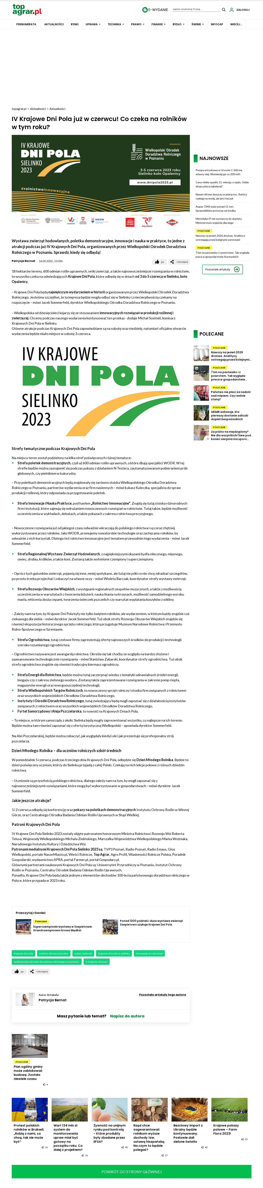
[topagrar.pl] (27, 9)
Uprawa (92, 24)
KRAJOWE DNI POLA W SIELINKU (114, 953)
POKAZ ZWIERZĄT (83, 953)
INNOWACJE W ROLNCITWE (149, 953)
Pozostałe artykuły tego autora (162, 995)
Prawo (136, 24)
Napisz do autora (127, 1016)
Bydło (177, 24)
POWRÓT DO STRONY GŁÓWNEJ (131, 1171)
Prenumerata (26, 24)
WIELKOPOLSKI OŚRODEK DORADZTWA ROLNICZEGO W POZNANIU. (47, 961)
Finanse (157, 24)
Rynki (75, 24)
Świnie (196, 24)
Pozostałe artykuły (217, 269)
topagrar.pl (19, 108)
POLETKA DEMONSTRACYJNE (53, 953)
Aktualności (54, 24)
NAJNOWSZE (214, 158)
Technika (114, 24)
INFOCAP (217, 24)
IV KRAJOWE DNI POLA (96, 961)
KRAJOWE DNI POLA (23, 953)
